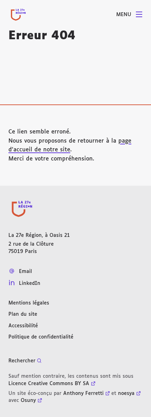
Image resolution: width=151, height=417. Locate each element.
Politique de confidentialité (40, 337)
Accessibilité (23, 325)
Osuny (28, 400)
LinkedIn (29, 283)
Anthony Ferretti (83, 393)
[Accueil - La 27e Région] (18, 14)
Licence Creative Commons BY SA (48, 383)
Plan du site (22, 314)
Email (25, 271)
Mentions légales (28, 303)
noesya (126, 393)
